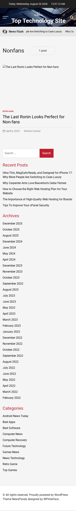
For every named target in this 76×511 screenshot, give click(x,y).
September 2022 (13, 355)
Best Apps (9, 422)
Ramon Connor (32, 131)
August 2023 (11, 289)
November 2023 (12, 271)
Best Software (11, 428)
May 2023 (9, 307)
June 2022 (9, 373)
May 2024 (9, 253)
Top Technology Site (38, 21)
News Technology (14, 458)
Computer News (12, 434)
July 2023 (9, 295)
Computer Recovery (15, 440)
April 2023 (9, 313)
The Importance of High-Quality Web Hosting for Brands (37, 199)
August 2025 (11, 235)
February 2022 (12, 397)
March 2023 (10, 319)
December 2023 (12, 265)
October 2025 (11, 229)
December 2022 (12, 337)
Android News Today (15, 416)
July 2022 (9, 367)
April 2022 (9, 385)
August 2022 (11, 361)
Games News (11, 452)
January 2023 (11, 331)
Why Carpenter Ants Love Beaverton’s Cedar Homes (34, 183)
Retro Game (8, 111)
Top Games (10, 470)
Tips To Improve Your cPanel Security (26, 205)
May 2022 (9, 379)
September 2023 (13, 283)
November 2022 (12, 343)
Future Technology (14, 446)
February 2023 (12, 325)
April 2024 (9, 259)
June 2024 (9, 247)
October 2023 (11, 277)
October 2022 (11, 349)
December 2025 (12, 223)
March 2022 (10, 391)
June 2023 (9, 301)
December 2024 (12, 241)
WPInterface (51, 499)
